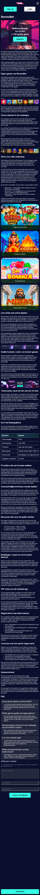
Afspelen (20, 39)
